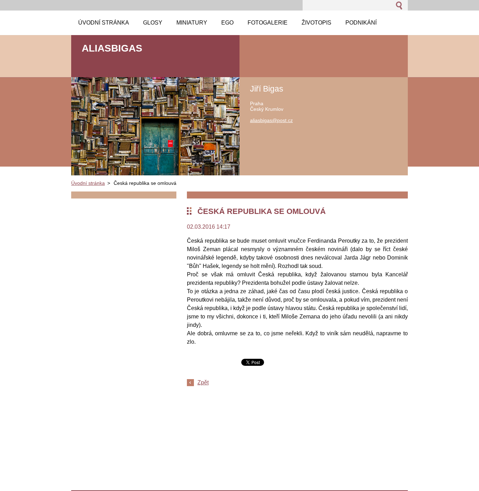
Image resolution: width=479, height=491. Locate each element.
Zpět (203, 382)
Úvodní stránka (88, 183)
